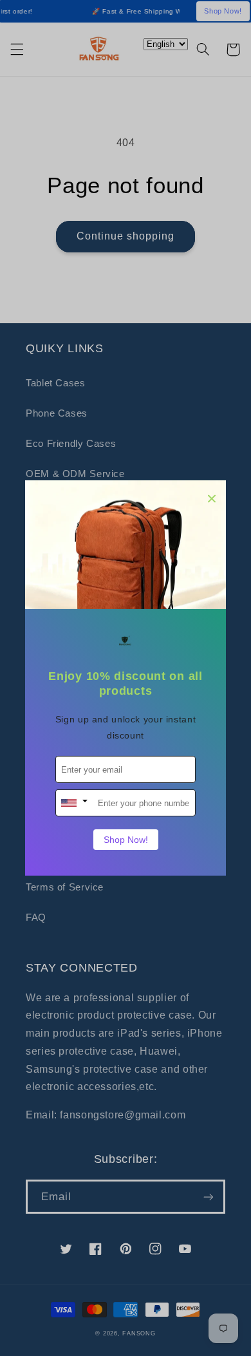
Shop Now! (126, 839)
